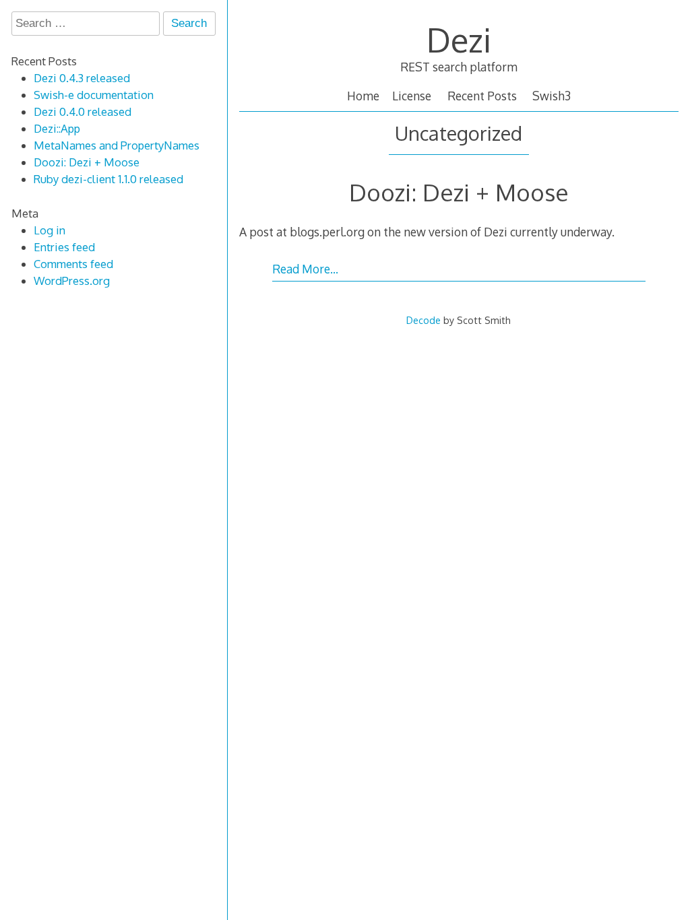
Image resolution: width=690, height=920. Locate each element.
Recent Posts (482, 95)
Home (363, 95)
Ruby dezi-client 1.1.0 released (108, 179)
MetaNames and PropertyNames (116, 145)
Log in (49, 230)
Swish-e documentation (94, 95)
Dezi (459, 39)
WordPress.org (72, 280)
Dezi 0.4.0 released (82, 111)
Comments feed (73, 264)
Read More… (305, 268)
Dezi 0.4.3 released (82, 78)
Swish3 (551, 95)
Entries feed (64, 247)
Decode (423, 320)
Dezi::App (57, 128)
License (411, 95)
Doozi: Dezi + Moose (459, 192)
